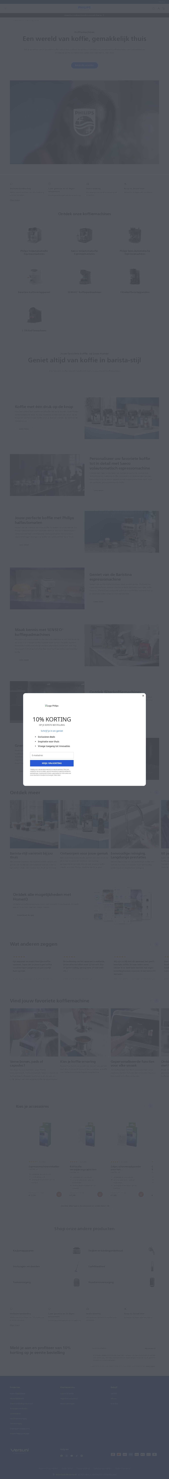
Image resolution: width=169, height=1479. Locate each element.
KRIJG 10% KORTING (52, 763)
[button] (143, 695)
